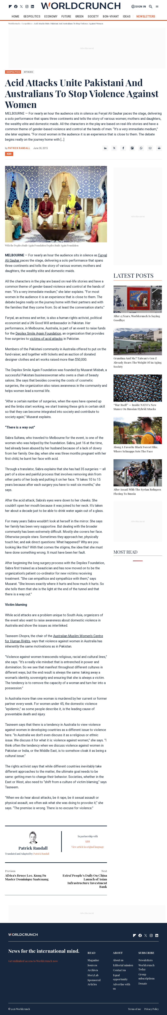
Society (93, 16)
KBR (9, 153)
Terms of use (134, 1009)
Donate (142, 983)
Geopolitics (31, 16)
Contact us (119, 970)
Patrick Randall (19, 148)
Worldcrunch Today (146, 967)
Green (79, 16)
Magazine (93, 960)
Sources (92, 965)
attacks (28, 72)
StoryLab (93, 975)
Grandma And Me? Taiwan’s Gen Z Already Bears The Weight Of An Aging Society (138, 362)
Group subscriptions (146, 976)
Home (15, 16)
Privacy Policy (151, 1009)
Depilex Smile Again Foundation (38, 333)
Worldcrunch (14, 23)
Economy (50, 16)
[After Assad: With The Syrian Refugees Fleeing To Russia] (138, 473)
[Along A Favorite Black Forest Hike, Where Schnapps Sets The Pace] (138, 431)
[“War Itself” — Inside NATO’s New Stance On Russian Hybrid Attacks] (138, 389)
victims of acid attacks (46, 339)
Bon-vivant (111, 16)
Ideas (127, 16)
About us (118, 960)
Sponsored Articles (94, 982)
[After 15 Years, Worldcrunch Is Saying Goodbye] (138, 300)
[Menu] (157, 7)
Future (66, 16)
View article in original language (88, 846)
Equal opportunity (120, 977)
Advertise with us (121, 986)
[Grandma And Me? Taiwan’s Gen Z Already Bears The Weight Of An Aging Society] (138, 342)
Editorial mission (123, 965)
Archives (93, 970)
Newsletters (146, 16)
